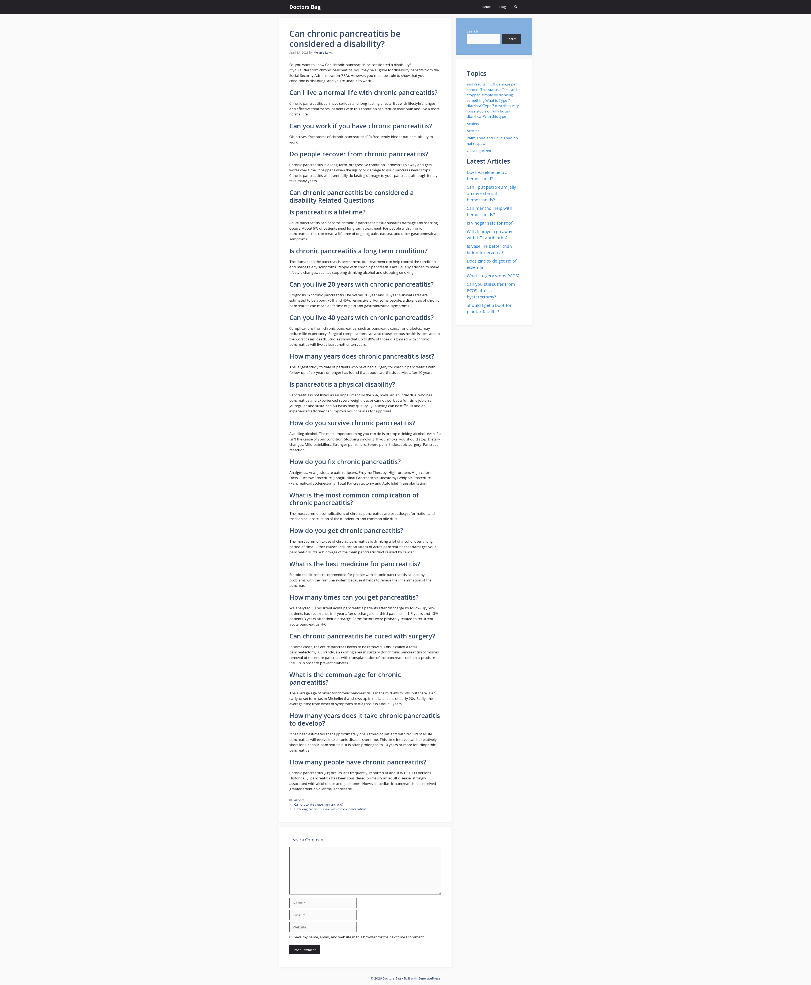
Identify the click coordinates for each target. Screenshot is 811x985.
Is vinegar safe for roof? (490, 223)
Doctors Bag (305, 6)
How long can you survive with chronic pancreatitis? (330, 809)
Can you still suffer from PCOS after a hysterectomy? (491, 290)
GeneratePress (429, 978)
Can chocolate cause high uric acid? (319, 804)
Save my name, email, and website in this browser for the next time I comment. (359, 937)
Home (486, 7)
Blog (502, 7)
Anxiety (473, 123)
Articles (299, 800)
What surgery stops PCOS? (493, 276)
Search (472, 31)
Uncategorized (479, 150)
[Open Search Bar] (516, 7)
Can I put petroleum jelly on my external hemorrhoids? (491, 193)
